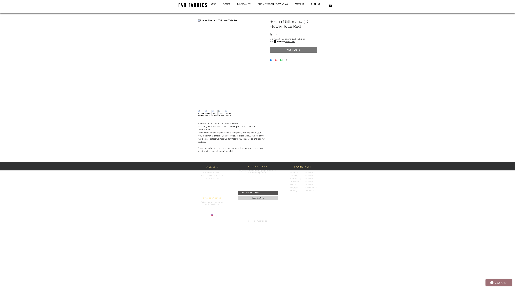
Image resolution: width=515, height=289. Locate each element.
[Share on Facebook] (271, 60)
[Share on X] (286, 60)
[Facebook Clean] (217, 215)
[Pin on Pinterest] (276, 60)
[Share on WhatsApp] (281, 60)
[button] (330, 5)
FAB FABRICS (193, 5)
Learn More (290, 42)
